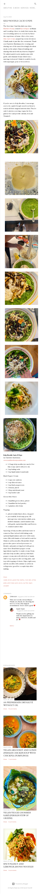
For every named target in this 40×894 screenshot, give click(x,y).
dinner (10, 580)
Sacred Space (25, 29)
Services (25, 8)
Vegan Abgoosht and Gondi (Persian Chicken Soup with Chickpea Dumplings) (19, 753)
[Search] (35, 3)
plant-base (10, 583)
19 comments (13, 709)
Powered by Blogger (21, 884)
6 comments (12, 870)
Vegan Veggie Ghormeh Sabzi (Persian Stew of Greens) (17, 815)
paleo (5, 583)
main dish (28, 580)
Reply (12, 626)
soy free (25, 583)
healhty (22, 580)
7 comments (12, 759)
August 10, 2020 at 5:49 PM (25, 610)
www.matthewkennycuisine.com (14, 460)
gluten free (15, 580)
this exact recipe (9, 39)
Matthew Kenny (9, 29)
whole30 (6, 586)
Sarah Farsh (20, 609)
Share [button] (5, 577)
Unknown (13, 596)
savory (21, 583)
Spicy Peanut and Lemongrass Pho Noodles (18, 865)
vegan (30, 583)
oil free (34, 580)
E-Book (16, 8)
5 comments (12, 822)
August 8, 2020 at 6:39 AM (26, 596)
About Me (7, 8)
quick (16, 583)
